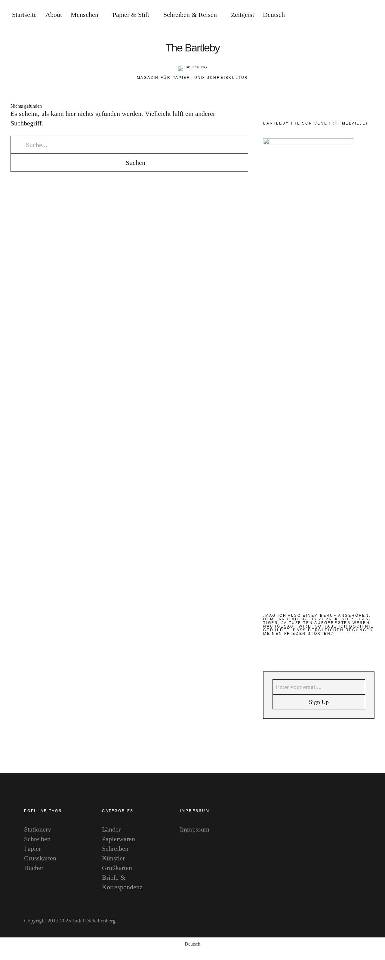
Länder (111, 829)
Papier (32, 848)
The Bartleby (192, 48)
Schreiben (37, 839)
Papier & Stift (130, 14)
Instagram (374, 469)
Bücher (33, 868)
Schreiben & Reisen (190, 14)
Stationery (37, 829)
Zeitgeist (242, 14)
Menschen (84, 14)
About (53, 14)
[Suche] (341, 15)
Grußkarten (117, 868)
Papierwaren (118, 839)
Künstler (113, 858)
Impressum (194, 829)
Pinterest (374, 487)
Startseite (24, 14)
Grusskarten (40, 858)
